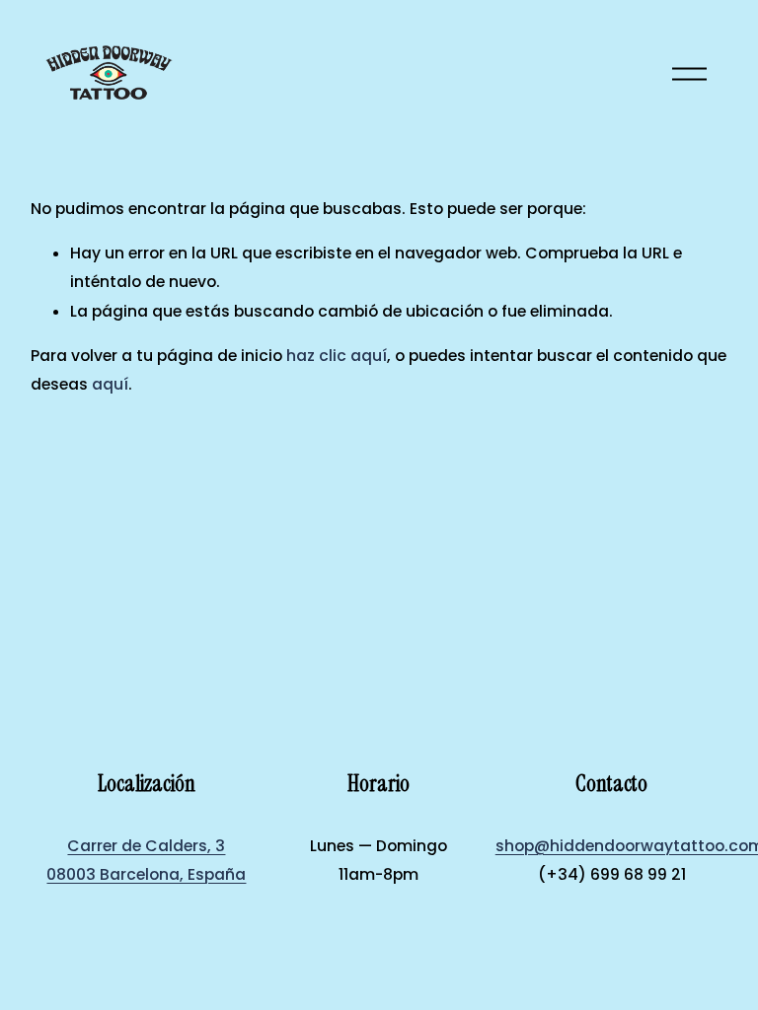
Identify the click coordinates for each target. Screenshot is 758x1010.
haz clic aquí (336, 355)
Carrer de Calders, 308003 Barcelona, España (146, 860)
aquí (110, 384)
